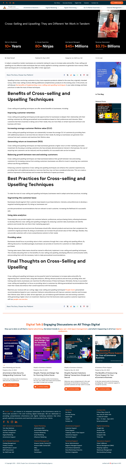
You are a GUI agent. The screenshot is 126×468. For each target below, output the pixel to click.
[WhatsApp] (77, 75)
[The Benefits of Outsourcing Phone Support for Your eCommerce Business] (109, 336)
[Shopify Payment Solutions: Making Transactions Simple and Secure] (78, 336)
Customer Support (71, 428)
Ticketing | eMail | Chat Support (74, 432)
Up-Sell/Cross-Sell (77, 58)
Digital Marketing (8, 435)
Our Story (68, 412)
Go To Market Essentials (11, 441)
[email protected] (102, 421)
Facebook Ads (101, 432)
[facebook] (3, 3)
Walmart (36, 450)
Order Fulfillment (102, 443)
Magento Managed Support (73, 445)
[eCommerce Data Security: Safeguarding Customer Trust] (17, 336)
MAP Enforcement (8, 450)
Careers (67, 419)
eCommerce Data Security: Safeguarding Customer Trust (14, 374)
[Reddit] (71, 75)
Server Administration (72, 443)
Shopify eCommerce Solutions (42, 367)
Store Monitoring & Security (73, 450)
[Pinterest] (84, 75)
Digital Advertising (103, 426)
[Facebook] (64, 75)
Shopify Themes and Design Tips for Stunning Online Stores (46, 374)
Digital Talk (68, 417)
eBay (35, 448)
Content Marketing (39, 432)
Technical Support (70, 437)
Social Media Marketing (41, 430)
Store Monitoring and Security (11, 367)
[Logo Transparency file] (11, 6)
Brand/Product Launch (10, 448)
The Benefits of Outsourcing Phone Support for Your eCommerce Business (106, 375)
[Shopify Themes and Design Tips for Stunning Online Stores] (48, 336)
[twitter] (7, 3)
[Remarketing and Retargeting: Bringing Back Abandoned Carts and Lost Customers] (108, 104)
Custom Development (9, 430)
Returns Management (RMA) (105, 445)
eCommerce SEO (39, 428)
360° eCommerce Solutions (12, 426)
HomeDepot (38, 452)
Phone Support (69, 430)
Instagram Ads (101, 435)
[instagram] (10, 3)
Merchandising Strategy (104, 452)
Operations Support (71, 435)
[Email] (87, 75)
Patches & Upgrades (71, 452)
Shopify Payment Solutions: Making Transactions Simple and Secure (77, 375)
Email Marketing (39, 435)
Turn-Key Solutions (8, 428)
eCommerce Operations (72, 448)
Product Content (8, 445)
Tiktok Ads (100, 437)
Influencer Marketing (40, 437)
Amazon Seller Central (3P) (42, 445)
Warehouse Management (104, 450)
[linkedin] (13, 3)
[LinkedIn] (74, 75)
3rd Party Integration (9, 432)
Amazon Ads (100, 430)
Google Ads (100, 428)
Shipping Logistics (102, 448)
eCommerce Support (9, 437)
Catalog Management (9, 443)
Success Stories (70, 414)
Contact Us (68, 421)
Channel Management (41, 441)
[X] (67, 75)
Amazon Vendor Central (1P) (42, 443)
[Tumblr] (80, 75)
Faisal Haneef (11, 58)
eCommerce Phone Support (103, 367)
